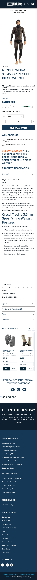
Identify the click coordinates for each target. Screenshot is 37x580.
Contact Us (6, 517)
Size (3, 116)
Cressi (5, 66)
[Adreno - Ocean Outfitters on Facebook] (2, 565)
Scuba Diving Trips (8, 485)
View (13, 368)
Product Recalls (7, 542)
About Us (5, 535)
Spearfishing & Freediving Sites (13, 457)
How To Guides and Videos (11, 461)
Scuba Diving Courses (9, 489)
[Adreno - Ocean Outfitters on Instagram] (7, 565)
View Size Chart (10, 111)
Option (5, 361)
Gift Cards (5, 552)
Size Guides (6, 520)
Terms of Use (16, 577)
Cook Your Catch (8, 468)
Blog (3, 531)
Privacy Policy (26, 577)
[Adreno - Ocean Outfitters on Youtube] (11, 565)
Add (6, 368)
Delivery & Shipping (9, 528)
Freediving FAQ (7, 505)
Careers (5, 538)
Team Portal (6, 549)
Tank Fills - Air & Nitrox (10, 482)
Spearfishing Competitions (11, 447)
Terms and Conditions (9, 545)
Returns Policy (7, 524)
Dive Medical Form (8, 492)
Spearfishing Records (9, 450)
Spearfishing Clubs (8, 454)
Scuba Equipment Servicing (11, 478)
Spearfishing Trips (8, 443)
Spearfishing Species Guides (12, 464)
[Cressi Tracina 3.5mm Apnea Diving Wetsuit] (18, 42)
